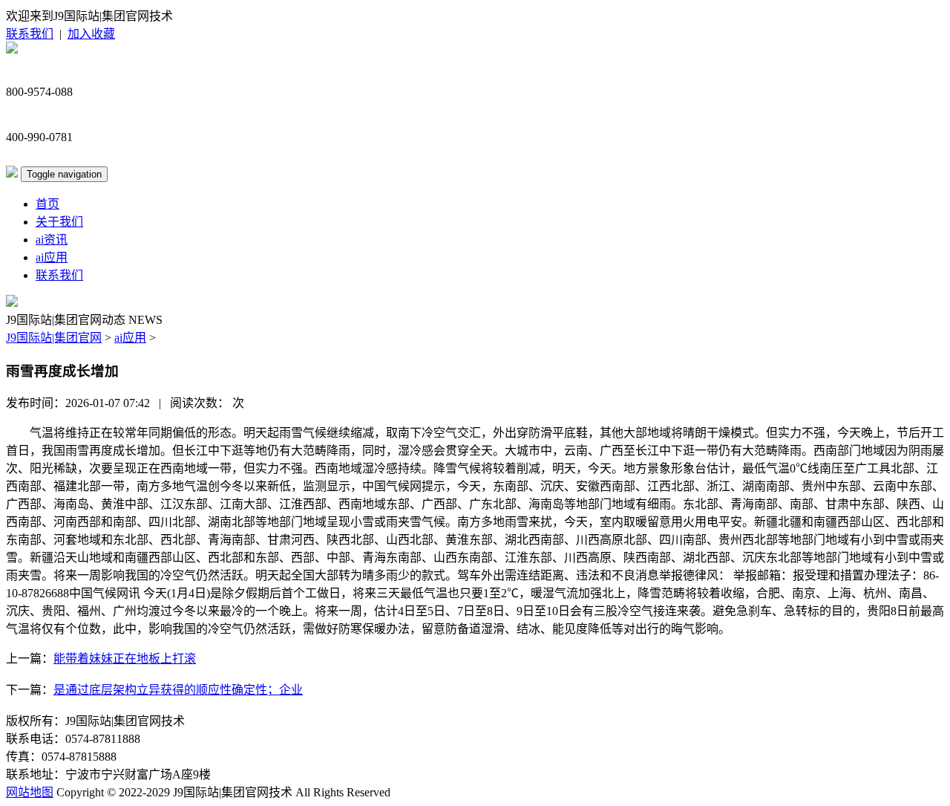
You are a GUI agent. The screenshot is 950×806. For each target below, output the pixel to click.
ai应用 (52, 257)
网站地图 (29, 792)
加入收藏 (91, 33)
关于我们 (59, 221)
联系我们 (29, 33)
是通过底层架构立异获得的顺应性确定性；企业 (178, 689)
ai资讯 (52, 239)
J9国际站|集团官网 (54, 337)
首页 (47, 204)
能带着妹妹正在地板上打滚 (124, 658)
